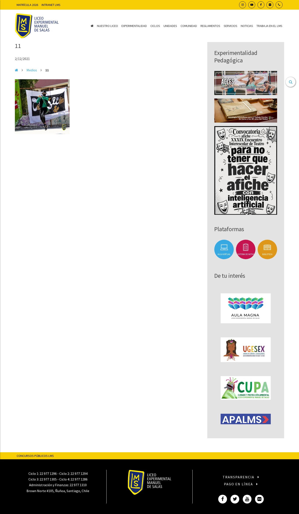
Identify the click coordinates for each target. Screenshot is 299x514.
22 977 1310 (78, 485)
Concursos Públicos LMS (35, 456)
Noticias (247, 26)
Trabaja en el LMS (269, 26)
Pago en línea (239, 484)
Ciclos (155, 26)
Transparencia (239, 477)
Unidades (170, 26)
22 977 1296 (48, 473)
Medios (31, 70)
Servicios (230, 26)
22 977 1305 (48, 479)
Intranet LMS (51, 5)
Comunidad (189, 26)
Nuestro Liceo (107, 26)
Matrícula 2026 (27, 5)
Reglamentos (210, 26)
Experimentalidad (134, 26)
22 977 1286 (79, 479)
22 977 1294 (79, 473)
